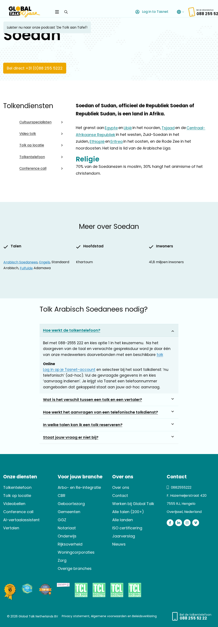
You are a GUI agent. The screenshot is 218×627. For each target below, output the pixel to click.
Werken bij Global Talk (133, 503)
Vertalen (11, 528)
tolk (160, 354)
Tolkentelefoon (32, 156)
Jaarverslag (123, 536)
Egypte (111, 127)
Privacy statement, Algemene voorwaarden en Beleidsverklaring (109, 616)
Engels (44, 262)
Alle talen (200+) (128, 511)
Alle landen (122, 519)
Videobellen (14, 503)
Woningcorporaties (76, 552)
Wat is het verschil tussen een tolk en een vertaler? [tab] (92, 399)
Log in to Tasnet (154, 11)
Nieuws (119, 544)
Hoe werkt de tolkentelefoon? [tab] (71, 330)
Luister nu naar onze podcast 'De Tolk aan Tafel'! (47, 27)
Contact (120, 495)
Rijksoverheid (70, 544)
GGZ (62, 519)
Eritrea (116, 141)
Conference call (32, 168)
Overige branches (75, 568)
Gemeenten (69, 511)
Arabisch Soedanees (20, 262)
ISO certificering (127, 528)
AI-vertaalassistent (21, 519)
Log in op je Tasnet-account (69, 369)
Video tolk (27, 133)
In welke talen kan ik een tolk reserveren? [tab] (82, 424)
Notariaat (67, 528)
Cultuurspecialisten (35, 122)
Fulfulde (26, 268)
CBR (61, 495)
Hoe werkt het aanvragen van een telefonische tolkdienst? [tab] (100, 412)
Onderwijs (67, 536)
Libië (128, 127)
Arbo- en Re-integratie (79, 487)
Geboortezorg (71, 503)
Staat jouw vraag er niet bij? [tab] (70, 437)
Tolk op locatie (31, 145)
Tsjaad (168, 127)
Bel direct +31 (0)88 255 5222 (35, 68)
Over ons (120, 487)
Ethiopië (97, 141)
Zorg (62, 560)
